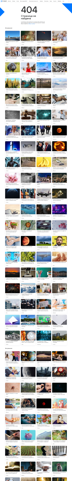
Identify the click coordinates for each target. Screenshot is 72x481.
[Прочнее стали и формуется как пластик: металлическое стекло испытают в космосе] (59, 69)
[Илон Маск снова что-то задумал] (43, 85)
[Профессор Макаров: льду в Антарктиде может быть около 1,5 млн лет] (59, 401)
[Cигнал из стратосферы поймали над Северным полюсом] (59, 85)
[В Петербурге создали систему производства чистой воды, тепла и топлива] (28, 259)
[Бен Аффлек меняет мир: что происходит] (59, 243)
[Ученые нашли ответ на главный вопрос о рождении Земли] (12, 196)
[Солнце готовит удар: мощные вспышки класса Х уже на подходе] (59, 148)
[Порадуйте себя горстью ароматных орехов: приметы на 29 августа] (59, 180)
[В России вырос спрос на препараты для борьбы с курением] (43, 54)
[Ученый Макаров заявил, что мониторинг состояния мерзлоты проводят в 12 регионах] (28, 432)
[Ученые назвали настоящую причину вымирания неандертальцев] (59, 196)
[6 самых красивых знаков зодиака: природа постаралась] (43, 101)
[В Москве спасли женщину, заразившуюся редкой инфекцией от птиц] (59, 432)
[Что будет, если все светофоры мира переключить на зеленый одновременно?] (28, 417)
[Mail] (1, 1)
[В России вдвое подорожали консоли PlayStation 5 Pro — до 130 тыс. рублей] (12, 148)
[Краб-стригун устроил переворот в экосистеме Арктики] (28, 385)
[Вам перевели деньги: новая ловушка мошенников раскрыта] (12, 101)
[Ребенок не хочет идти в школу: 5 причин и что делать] (12, 353)
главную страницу (31, 23)
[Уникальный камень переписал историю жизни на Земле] (59, 54)
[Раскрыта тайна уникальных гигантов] (12, 69)
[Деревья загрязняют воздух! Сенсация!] (59, 338)
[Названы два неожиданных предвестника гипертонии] (12, 469)
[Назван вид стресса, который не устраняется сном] (59, 117)
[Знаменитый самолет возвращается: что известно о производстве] (28, 85)
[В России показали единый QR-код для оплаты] (59, 290)
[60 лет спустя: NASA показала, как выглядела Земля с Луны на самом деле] (28, 469)
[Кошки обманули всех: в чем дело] (59, 453)
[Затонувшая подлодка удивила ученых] (28, 38)
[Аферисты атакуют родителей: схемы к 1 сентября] (43, 275)
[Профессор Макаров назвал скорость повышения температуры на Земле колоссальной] (12, 369)
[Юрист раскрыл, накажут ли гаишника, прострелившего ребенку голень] (28, 117)
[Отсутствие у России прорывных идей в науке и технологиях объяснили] (28, 133)
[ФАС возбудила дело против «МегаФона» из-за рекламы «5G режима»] (43, 322)
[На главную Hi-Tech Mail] (4, 1)
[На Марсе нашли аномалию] (28, 243)
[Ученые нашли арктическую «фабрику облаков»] (28, 290)
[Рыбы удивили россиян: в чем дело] (43, 453)
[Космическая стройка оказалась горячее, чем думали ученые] (59, 369)
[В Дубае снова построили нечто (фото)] (43, 180)
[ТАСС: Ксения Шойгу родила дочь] (59, 259)
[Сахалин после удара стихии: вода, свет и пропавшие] (59, 275)
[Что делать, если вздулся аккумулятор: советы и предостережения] (28, 180)
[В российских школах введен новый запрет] (28, 306)
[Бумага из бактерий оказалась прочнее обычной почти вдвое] (12, 322)
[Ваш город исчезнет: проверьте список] (28, 453)
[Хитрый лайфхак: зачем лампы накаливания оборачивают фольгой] (28, 148)
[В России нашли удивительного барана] (59, 101)
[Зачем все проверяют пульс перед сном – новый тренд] (12, 243)
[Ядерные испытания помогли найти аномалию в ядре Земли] (59, 353)
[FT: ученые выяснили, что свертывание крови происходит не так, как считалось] (12, 133)
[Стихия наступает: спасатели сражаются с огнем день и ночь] (12, 275)
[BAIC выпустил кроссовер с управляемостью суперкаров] (59, 417)
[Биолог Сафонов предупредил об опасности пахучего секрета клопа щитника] (59, 385)
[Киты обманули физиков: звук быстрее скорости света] (43, 259)
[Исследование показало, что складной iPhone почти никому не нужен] (43, 385)
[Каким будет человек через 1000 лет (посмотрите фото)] (12, 164)
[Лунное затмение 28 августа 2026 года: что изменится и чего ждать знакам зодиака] (59, 133)
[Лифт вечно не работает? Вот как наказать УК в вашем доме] (43, 353)
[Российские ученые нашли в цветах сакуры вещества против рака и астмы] (12, 180)
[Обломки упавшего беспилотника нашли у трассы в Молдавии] (59, 164)
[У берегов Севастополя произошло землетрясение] (28, 211)
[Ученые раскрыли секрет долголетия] (59, 38)
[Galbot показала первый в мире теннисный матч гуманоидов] (43, 432)
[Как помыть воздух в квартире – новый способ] (12, 259)
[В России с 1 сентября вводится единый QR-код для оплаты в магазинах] (43, 227)
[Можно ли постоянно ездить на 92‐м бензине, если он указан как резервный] (28, 196)
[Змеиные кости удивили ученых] (12, 385)
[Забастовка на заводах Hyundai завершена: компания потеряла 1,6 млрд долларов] (12, 306)
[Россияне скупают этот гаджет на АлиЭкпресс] (59, 227)
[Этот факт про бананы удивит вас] (43, 164)
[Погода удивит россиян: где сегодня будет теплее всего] (43, 243)
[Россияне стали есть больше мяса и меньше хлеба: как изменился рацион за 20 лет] (12, 227)
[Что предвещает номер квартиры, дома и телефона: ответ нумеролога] (43, 338)
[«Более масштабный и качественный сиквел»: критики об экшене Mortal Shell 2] (43, 211)
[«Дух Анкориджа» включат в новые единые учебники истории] (43, 148)
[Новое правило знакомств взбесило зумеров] (28, 69)
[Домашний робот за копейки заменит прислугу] (28, 275)
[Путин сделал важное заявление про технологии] (12, 432)
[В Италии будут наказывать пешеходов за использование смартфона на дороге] (43, 401)
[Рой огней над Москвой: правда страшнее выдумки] (43, 38)
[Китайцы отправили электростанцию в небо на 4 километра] (43, 69)
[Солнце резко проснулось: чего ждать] (43, 117)
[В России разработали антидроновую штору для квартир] (59, 322)
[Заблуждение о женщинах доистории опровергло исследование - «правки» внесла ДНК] (12, 117)
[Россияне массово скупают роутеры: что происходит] (43, 469)
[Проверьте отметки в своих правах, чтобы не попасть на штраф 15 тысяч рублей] (43, 306)
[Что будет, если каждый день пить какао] (59, 469)
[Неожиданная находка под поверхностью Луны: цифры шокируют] (28, 54)
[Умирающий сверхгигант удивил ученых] (12, 38)
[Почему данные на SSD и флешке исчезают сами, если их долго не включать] (12, 211)
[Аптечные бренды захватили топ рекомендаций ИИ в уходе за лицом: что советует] (43, 290)
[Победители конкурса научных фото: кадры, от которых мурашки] (43, 369)
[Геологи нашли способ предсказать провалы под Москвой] (28, 164)
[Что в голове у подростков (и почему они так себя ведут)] (12, 54)
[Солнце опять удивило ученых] (28, 401)
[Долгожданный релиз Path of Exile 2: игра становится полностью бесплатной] (12, 290)
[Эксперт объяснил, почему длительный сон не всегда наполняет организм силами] (28, 369)
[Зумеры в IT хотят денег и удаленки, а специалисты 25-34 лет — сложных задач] (59, 211)
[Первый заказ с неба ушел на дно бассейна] (28, 322)
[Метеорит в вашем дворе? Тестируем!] (28, 227)
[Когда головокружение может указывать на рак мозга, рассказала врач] (12, 417)
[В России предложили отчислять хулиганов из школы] (43, 133)
